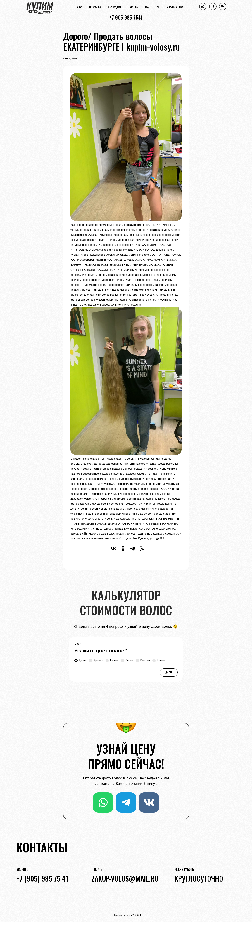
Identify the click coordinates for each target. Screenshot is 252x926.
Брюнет (98, 660)
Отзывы (134, 7)
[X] (142, 548)
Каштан (145, 660)
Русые (82, 660)
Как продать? (115, 7)
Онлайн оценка (175, 7)
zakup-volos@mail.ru (125, 878)
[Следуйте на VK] (222, 6)
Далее (168, 672)
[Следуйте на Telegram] (213, 6)
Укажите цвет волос (100, 651)
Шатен (161, 660)
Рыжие (114, 660)
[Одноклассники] (123, 548)
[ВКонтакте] (113, 548)
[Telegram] (132, 548)
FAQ (147, 7)
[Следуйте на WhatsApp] (203, 6)
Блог (157, 7)
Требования (95, 7)
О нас (79, 7)
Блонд (129, 660)
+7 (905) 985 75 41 (42, 878)
